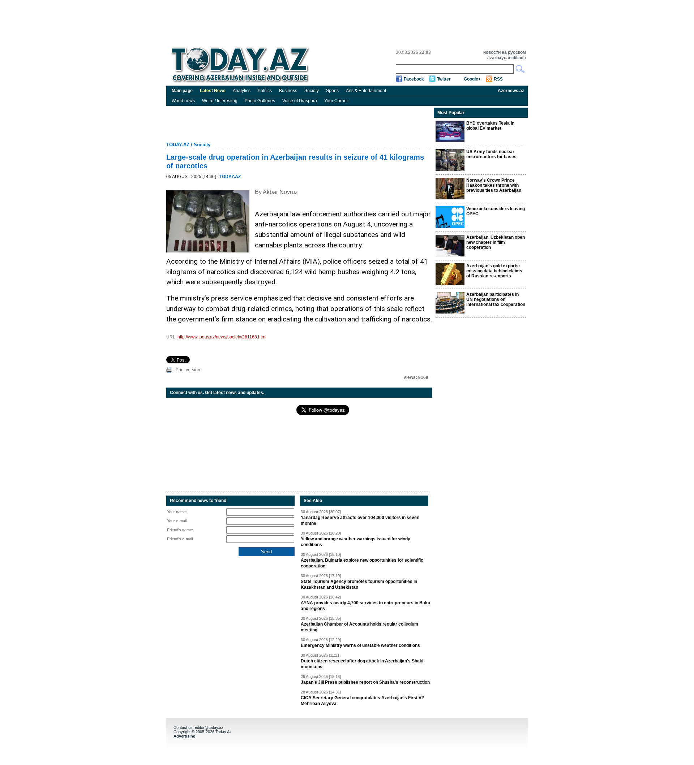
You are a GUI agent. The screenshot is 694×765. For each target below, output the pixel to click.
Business (288, 90)
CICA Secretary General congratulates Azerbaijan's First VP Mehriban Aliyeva (362, 700)
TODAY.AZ (177, 144)
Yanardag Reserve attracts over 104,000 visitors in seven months (360, 520)
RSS (498, 79)
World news (183, 100)
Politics (265, 90)
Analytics (241, 90)
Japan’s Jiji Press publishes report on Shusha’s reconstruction (365, 682)
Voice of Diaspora (299, 100)
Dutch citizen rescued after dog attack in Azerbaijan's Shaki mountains (362, 663)
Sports (332, 90)
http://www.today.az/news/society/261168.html (221, 337)
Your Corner (336, 100)
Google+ (472, 79)
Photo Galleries (260, 100)
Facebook (414, 79)
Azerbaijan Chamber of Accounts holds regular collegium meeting (359, 627)
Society (311, 90)
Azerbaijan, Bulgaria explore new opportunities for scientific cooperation (362, 563)
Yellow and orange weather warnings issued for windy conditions (355, 541)
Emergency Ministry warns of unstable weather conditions (360, 645)
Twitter (444, 79)
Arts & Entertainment (366, 90)
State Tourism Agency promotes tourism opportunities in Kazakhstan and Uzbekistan (359, 584)
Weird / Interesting (219, 100)
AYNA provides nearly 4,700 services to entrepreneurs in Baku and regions (365, 605)
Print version (188, 369)
